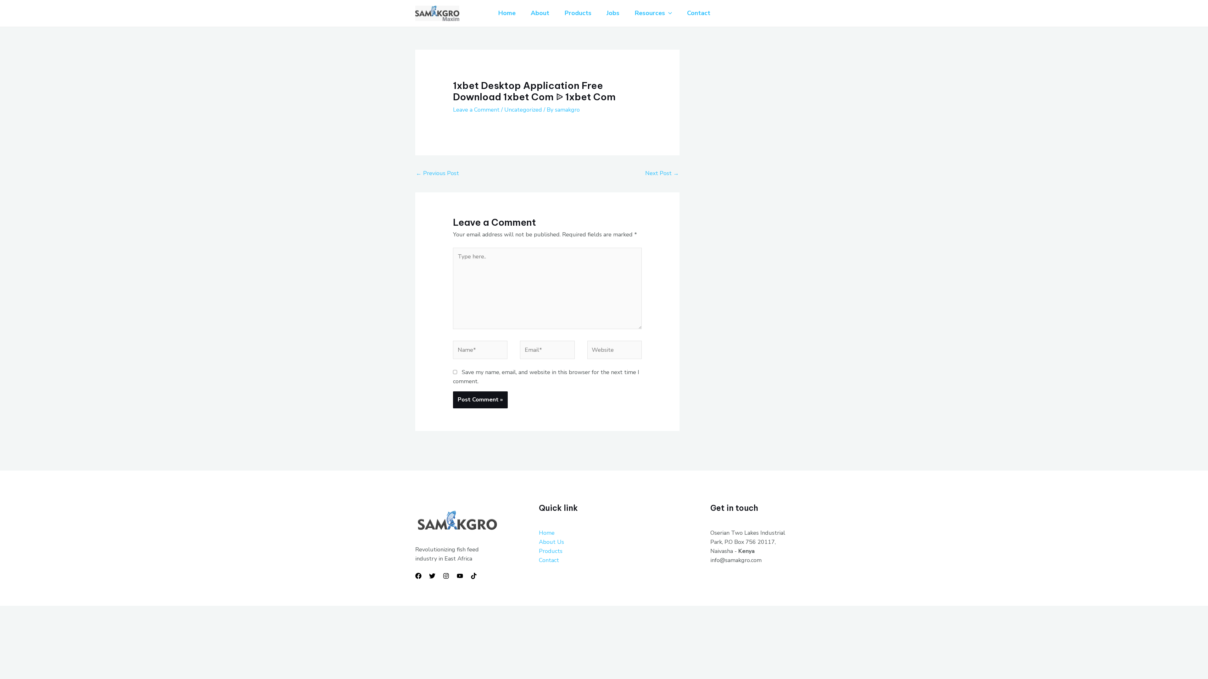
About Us (551, 542)
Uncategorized (523, 109)
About (540, 13)
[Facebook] (418, 576)
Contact (698, 13)
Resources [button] (650, 13)
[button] (668, 13)
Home (507, 13)
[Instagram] (446, 576)
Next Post (662, 173)
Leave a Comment (476, 109)
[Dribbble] (474, 576)
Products (577, 13)
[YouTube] (460, 576)
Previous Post (437, 173)
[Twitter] (432, 576)
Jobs (613, 13)
